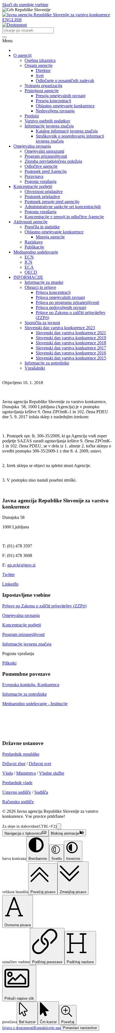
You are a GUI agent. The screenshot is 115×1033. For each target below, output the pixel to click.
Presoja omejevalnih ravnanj (60, 95)
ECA (29, 267)
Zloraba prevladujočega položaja (53, 161)
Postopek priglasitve (42, 196)
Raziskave (34, 242)
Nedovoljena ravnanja (55, 110)
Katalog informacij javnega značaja (67, 131)
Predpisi (32, 115)
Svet (40, 75)
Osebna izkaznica (40, 60)
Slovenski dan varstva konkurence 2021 (71, 332)
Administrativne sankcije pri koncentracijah (63, 206)
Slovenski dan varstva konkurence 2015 (71, 358)
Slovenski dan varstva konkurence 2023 (60, 327)
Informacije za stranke (44, 282)
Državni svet (40, 763)
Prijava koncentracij (53, 292)
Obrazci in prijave (40, 287)
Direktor (43, 70)
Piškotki (9, 663)
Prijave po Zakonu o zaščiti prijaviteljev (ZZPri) (44, 605)
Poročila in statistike (42, 226)
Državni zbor (13, 763)
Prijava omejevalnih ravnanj (60, 297)
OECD (31, 272)
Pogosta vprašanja (40, 181)
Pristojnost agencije (42, 90)
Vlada (7, 773)
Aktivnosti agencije (30, 221)
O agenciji (22, 55)
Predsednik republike (20, 754)
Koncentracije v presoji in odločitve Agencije (64, 216)
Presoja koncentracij (53, 100)
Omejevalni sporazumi (44, 151)
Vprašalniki (35, 368)
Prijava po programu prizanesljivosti (67, 302)
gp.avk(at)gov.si (21, 565)
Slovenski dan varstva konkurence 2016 (71, 352)
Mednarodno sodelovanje (35, 252)
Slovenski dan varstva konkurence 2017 (71, 347)
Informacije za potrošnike (47, 363)
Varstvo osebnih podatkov (47, 121)
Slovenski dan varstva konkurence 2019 (71, 337)
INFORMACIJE (28, 277)
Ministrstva (26, 773)
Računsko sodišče (18, 801)
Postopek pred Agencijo (46, 171)
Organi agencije (38, 65)
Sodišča (41, 792)
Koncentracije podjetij (32, 186)
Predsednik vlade (17, 782)
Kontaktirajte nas (47, 1028)
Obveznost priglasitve (44, 191)
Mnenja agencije (50, 237)
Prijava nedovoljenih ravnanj (61, 307)
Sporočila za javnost (42, 322)
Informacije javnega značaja (49, 126)
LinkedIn (10, 584)
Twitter (8, 574)
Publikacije (34, 247)
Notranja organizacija (43, 85)
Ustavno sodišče (16, 792)
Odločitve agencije (41, 166)
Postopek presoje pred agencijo (52, 201)
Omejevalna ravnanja (32, 146)
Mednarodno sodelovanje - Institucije (35, 703)
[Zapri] (59, 826)
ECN (29, 257)
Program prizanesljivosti (46, 156)
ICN (28, 262)
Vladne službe (51, 773)
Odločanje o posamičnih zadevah (65, 80)
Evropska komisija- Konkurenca (30, 684)
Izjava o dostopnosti (18, 1028)
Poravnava (34, 176)
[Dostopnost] (14, 24)
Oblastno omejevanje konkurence (65, 105)
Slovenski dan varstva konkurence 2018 (71, 342)
